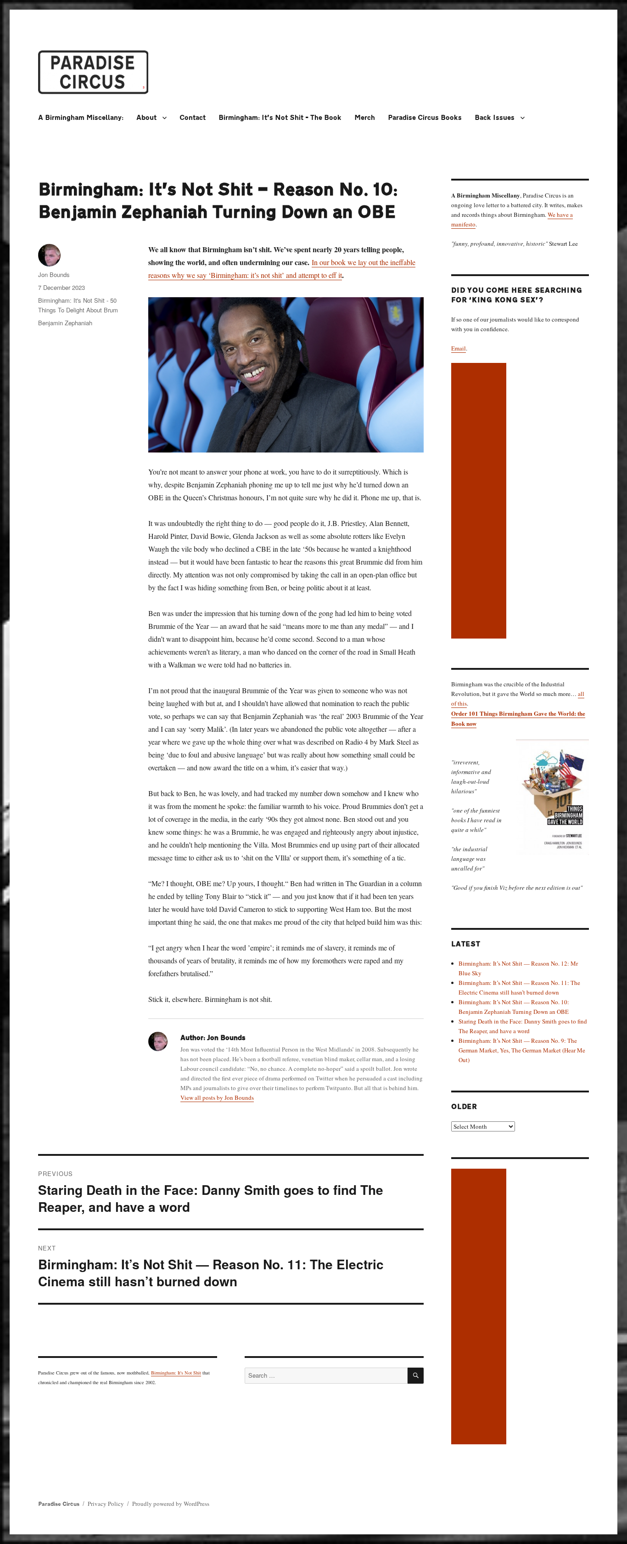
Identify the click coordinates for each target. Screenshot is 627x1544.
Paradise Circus (58, 1504)
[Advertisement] (480, 501)
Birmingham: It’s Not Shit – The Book (279, 117)
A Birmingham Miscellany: (80, 117)
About (146, 117)
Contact (192, 117)
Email (458, 348)
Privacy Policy (106, 1503)
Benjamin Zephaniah (65, 322)
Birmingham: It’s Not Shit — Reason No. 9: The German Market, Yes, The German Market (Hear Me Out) (522, 1050)
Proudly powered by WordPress (170, 1503)
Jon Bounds (54, 274)
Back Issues (495, 117)
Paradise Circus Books (425, 117)
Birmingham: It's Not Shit (176, 1372)
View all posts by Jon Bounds (217, 1097)
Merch (364, 117)
